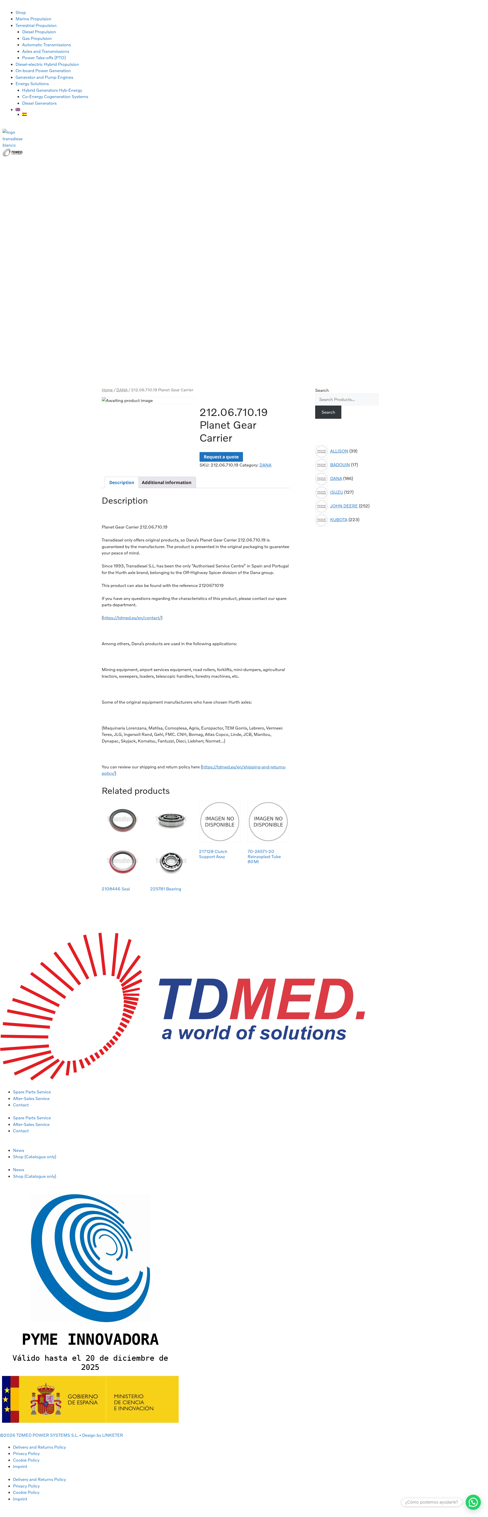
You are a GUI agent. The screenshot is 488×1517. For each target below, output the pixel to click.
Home (107, 390)
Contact (21, 1104)
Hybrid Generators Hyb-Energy (52, 90)
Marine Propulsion (33, 18)
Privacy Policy (26, 1453)
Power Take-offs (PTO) (44, 57)
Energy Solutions (32, 83)
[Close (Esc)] (482, 5)
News (18, 1150)
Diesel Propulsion (39, 31)
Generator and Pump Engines (44, 77)
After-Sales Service (31, 1098)
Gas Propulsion (37, 38)
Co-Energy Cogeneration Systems (55, 96)
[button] (473, 1502)
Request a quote (221, 457)
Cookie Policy (26, 1460)
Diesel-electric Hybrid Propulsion (47, 64)
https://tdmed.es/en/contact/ (132, 617)
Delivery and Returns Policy (39, 1447)
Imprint (20, 1466)
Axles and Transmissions (45, 51)
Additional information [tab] (166, 482)
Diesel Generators (39, 103)
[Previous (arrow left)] (9, 758)
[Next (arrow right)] (479, 758)
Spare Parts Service (32, 1091)
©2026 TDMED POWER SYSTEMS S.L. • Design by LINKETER (61, 1435)
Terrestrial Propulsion (36, 25)
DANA (122, 390)
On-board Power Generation (43, 70)
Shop (21, 12)
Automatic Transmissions (46, 44)
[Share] (471, 5)
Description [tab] (121, 482)
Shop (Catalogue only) (34, 1156)
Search (322, 390)
